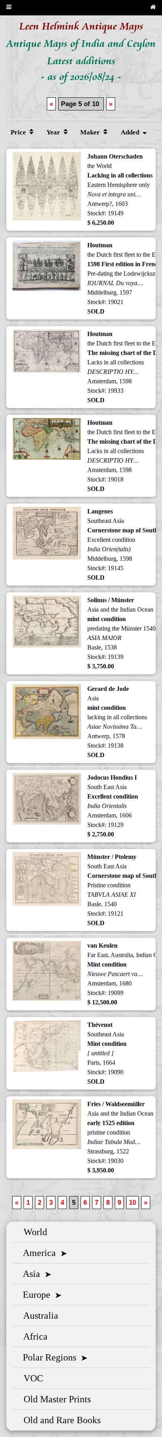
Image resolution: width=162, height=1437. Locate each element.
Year (54, 132)
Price (19, 132)
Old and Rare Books (60, 1420)
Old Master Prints (55, 1399)
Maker (90, 132)
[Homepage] (153, 7)
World (33, 1232)
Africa (33, 1336)
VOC (31, 1378)
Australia (38, 1315)
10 (132, 1202)
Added (131, 132)
